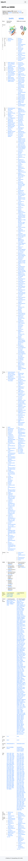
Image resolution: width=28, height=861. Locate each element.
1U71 (13, 760)
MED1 (23, 650)
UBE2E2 (18, 718)
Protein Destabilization (21, 190)
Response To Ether (22, 234)
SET (21, 696)
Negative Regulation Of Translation (10, 115)
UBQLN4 (21, 728)
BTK (18, 610)
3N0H (10, 769)
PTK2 (21, 676)
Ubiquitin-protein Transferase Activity (21, 65)
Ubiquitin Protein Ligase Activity (21, 100)
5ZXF (18, 791)
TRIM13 (18, 710)
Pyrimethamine (11, 428)
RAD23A (18, 677)
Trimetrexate (10, 434)
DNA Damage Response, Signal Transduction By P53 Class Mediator (21, 185)
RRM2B (18, 689)
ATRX (18, 607)
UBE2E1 (22, 716)
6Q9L (20, 795)
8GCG (18, 808)
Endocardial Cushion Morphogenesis (21, 130)
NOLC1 (18, 656)
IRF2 (20, 643)
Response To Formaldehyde (21, 345)
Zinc (19, 427)
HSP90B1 (23, 640)
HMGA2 (20, 639)
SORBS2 (21, 702)
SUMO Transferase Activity (22, 75)
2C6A (18, 755)
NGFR (23, 655)
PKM (18, 669)
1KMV (8, 757)
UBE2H (22, 719)
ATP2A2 (23, 606)
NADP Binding (11, 77)
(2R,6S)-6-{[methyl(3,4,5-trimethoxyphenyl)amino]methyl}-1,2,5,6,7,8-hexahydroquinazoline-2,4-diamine (11, 546)
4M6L (13, 778)
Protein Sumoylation (20, 181)
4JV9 (23, 770)
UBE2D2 (18, 715)
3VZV (23, 766)
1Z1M (20, 754)
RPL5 (24, 687)
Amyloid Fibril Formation (20, 360)
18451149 (19, 11)
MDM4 (21, 650)
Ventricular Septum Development (21, 133)
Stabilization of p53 (22, 410)
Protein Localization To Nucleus (21, 201)
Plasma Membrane (21, 44)
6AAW (20, 791)
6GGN (23, 791)
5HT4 (10, 781)
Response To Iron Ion (21, 158)
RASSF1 (21, 680)
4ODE (23, 774)
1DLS (8, 754)
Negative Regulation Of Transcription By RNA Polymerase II (22, 109)
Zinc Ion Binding (21, 70)
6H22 (18, 792)
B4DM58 (11, 747)
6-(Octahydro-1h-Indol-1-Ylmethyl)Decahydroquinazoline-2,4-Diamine (11, 453)
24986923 (20, 564)
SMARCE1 (19, 700)
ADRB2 (23, 600)
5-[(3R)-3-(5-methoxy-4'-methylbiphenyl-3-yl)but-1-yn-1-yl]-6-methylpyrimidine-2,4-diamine (11, 504)
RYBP (18, 692)
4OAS (23, 773)
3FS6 (8, 766)
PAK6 (24, 661)
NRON (21, 659)
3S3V (8, 774)
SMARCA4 (23, 699)
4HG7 (18, 770)
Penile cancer (20, 552)
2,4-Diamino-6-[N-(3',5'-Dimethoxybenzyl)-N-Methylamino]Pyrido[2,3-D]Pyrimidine (11, 488)
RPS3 (21, 688)
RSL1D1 (18, 691)
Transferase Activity (20, 72)
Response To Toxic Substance (22, 155)
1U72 (8, 762)
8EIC (22, 806)
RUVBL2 (22, 691)
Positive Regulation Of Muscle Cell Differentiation (22, 257)
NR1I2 (24, 658)
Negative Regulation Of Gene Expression (21, 167)
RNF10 (20, 683)
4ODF (18, 775)
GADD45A (22, 630)
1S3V (8, 760)
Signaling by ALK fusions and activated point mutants (21, 416)
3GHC (10, 766)
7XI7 (7, 789)
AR (22, 603)
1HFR (10, 755)
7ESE (12, 787)
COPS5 (23, 616)
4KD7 (8, 776)
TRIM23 (21, 710)
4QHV (8, 779)
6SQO (18, 796)
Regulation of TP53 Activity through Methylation (22, 408)
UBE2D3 (22, 715)
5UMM (20, 789)
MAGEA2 (21, 646)
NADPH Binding (11, 78)
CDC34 (21, 613)
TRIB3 (21, 709)
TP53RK (24, 707)
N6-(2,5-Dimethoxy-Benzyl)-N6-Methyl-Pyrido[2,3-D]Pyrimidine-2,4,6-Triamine (11, 459)
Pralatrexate (10, 493)
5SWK (23, 787)
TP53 (8, 605)
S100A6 (18, 694)
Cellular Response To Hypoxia (21, 298)
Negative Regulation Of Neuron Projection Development (21, 175)
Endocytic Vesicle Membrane (21, 53)
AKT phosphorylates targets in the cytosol (21, 373)
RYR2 (20, 692)
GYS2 (18, 635)
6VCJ (10, 787)
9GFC (21, 809)
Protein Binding (11, 72)
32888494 (23, 567)
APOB (18, 603)
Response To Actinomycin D (11, 822)
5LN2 (20, 786)
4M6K (10, 778)
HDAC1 (20, 637)
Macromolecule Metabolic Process (21, 815)
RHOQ (8, 596)
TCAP (18, 705)
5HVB (10, 782)
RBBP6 (18, 681)
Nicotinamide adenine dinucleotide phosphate (10, 479)
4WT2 (21, 779)
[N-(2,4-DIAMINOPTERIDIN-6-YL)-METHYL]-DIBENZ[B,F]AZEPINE (11, 532)
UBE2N (18, 723)
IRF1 (18, 643)
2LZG (18, 758)
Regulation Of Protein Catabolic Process (21, 205)
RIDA (24, 682)
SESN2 (18, 696)
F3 (24, 626)
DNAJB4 (21, 623)
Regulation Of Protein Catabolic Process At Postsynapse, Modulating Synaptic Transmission (21, 325)
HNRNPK (18, 640)
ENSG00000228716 (10, 743)
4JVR (20, 771)
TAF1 (21, 704)
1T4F (23, 753)
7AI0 (20, 798)
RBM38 (18, 682)
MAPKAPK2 (22, 649)
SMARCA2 (19, 699)
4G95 (8, 775)
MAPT (18, 650)
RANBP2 (22, 678)
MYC (20, 653)
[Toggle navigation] (25, 2)
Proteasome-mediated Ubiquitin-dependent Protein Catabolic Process (22, 215)
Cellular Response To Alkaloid (21, 284)
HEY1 (23, 637)
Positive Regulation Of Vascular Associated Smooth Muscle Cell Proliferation (22, 350)
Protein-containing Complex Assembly (22, 271)
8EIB (20, 806)
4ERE (22, 768)
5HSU (8, 781)
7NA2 (20, 802)
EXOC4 (11, 595)
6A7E (10, 786)
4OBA (18, 774)
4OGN (20, 775)
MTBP (18, 653)
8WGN (10, 789)
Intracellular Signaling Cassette (11, 831)
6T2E (23, 796)
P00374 (8, 748)
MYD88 (23, 653)
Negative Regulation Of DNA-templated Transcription (21, 240)
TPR (20, 708)
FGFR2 (18, 594)
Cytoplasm (10, 38)
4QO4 (23, 776)
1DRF (10, 754)
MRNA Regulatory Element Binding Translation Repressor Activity (11, 64)
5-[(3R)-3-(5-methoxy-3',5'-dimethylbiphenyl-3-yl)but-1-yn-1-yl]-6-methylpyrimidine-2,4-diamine (11, 511)
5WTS (18, 790)
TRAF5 (18, 709)
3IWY (18, 762)
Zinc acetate (20, 449)
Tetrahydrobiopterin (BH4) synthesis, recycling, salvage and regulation (11, 373)
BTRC (20, 610)
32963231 (10, 570)
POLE (18, 670)
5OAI (18, 787)
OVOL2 (18, 661)
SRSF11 (21, 703)
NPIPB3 (18, 658)
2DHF (10, 763)
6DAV (13, 786)
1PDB (10, 759)
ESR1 (21, 626)
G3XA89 (22, 749)
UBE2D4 (18, 716)
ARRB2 (21, 605)
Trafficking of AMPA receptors (21, 391)
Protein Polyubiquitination (21, 113)
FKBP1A (8, 601)
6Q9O (23, 795)
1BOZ (8, 753)
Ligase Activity (21, 73)
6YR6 (23, 797)
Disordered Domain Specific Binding (21, 105)
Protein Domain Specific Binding (21, 79)
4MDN (18, 773)
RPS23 (18, 688)
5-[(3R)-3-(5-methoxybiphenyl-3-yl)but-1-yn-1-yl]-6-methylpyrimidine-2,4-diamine (12, 497)
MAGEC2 (19, 648)
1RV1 (18, 753)
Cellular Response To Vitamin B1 (21, 282)
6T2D (21, 796)
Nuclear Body (20, 48)
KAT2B (20, 644)
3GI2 (10, 768)
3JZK (20, 762)
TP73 (18, 708)
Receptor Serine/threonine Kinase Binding (21, 85)
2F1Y (23, 755)
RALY (21, 677)
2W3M (10, 764)
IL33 (23, 642)
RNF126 (18, 685)
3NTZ (12, 769)
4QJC (10, 779)
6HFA (20, 792)
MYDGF (18, 654)
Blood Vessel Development (20, 116)
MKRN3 (18, 651)
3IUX (23, 760)
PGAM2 (21, 666)
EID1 (24, 624)
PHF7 (24, 666)
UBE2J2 (21, 720)
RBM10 (21, 681)
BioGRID (10, 12)
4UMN (18, 779)
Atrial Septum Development (20, 135)
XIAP (18, 732)
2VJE (20, 759)
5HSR (13, 780)
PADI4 (21, 661)
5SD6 (8, 784)
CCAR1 (18, 612)
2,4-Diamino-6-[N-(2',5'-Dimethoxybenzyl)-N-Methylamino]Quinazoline (11, 446)
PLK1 (20, 669)
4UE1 (23, 778)
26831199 (10, 574)
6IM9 (18, 793)
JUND (18, 644)
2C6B (20, 755)
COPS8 (8, 594)
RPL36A (18, 687)
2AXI (23, 754)
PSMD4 (22, 675)
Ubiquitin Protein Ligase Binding (21, 82)
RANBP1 (18, 678)
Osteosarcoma (21, 558)
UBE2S (21, 725)
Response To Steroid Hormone (21, 253)
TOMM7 (11, 596)
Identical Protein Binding (21, 88)
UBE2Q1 (18, 724)
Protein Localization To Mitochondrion (11, 826)
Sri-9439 (9, 476)
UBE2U (18, 726)
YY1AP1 (23, 732)
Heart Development (22, 146)
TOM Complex (11, 833)
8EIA (18, 806)
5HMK (18, 784)
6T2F (18, 797)
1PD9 (8, 759)
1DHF (10, 753)
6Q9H (18, 795)
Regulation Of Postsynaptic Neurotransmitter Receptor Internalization (21, 318)
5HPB (13, 779)
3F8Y (8, 765)
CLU (21, 616)
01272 (18, 740)
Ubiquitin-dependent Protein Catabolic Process (21, 139)
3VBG (20, 766)
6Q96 (23, 793)
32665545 (10, 564)
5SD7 (10, 784)
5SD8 (13, 784)
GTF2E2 (21, 634)
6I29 (22, 792)
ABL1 (18, 600)
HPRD (20, 12)
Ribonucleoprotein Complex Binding (21, 95)
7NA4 (18, 803)
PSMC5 (21, 673)
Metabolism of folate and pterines (11, 377)
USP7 (18, 730)
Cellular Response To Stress (21, 843)
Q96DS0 (21, 751)
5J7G (23, 784)
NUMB (22, 660)
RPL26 (21, 686)
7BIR (18, 800)
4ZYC (22, 780)
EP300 (18, 626)
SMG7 (22, 700)
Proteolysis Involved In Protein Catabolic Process (21, 260)
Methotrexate (10, 429)
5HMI (23, 782)
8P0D (23, 808)
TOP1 (24, 705)
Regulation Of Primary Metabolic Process (21, 834)
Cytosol (9, 40)
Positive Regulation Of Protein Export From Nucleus (22, 250)
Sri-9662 (9, 470)
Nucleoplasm (20, 39)
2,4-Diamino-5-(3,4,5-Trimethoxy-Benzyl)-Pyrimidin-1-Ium (11, 473)
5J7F (20, 784)
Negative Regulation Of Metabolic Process (21, 830)
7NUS (20, 803)
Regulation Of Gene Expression (21, 160)
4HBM (20, 769)
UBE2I (18, 720)
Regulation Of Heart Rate (20, 121)
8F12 (20, 807)
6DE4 (8, 787)
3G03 (20, 760)
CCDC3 (21, 612)
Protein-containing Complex (21, 56)
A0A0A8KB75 (19, 747)
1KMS (13, 755)
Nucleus (19, 38)
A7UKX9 (18, 749)
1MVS (10, 757)
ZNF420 (21, 734)
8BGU (20, 805)
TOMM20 (11, 603)
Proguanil (10, 433)
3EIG (13, 764)
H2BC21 (21, 635)
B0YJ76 (8, 747)
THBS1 (8, 603)
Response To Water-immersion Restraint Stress (21, 363)
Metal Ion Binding (21, 98)
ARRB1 (18, 605)
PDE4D (21, 664)
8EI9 (23, 805)
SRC (24, 702)
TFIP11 (20, 705)
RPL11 (24, 685)
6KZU (20, 793)
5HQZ (10, 780)
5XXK (21, 790)
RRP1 (21, 689)
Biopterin (9, 483)
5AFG (22, 781)
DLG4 (18, 623)
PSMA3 (18, 673)
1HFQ (8, 755)
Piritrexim (10, 482)
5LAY (23, 785)
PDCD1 (18, 664)
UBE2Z (21, 726)
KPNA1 (22, 645)
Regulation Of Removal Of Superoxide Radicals (10, 134)
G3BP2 (18, 630)
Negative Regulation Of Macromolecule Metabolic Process (21, 826)
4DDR (13, 774)
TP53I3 (20, 707)
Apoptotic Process (21, 141)
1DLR (13, 753)
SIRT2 (18, 698)
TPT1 (22, 708)
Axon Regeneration (11, 118)
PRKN (21, 672)
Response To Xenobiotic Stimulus (20, 152)
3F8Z (10, 765)
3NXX (13, 771)
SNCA (18, 702)
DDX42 (21, 622)
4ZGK (20, 780)
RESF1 (21, 682)
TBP (23, 704)
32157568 (10, 584)
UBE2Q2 (22, 724)
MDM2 (21, 18)
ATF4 (18, 606)
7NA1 (18, 802)
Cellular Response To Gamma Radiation (21, 301)
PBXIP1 (21, 662)
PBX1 (18, 662)
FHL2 (21, 627)
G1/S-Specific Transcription (10, 380)
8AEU (18, 805)
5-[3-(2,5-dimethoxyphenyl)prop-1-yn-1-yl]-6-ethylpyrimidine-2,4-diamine (12, 525)
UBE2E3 (22, 718)
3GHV (13, 766)
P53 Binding (20, 62)
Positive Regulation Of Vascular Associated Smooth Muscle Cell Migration (22, 356)
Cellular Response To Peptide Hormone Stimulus (21, 291)
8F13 (22, 807)
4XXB (23, 779)
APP (20, 603)
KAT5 (23, 644)
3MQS (22, 764)
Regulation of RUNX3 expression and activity (21, 412)
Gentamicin (10, 432)
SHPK (22, 697)
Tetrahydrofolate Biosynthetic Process (11, 128)
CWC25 (21, 619)
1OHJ (8, 758)
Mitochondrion (10, 39)
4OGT (23, 775)
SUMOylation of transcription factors (21, 384)
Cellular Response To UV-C (21, 304)
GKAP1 (11, 601)
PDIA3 (18, 665)
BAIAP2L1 (19, 608)
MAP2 (18, 649)
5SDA (10, 785)
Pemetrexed (10, 431)
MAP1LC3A (23, 648)
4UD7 (21, 778)
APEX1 (22, 602)
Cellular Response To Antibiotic (21, 279)
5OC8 (20, 787)
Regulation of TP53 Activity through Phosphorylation (22, 401)
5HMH (20, 782)
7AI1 (22, 798)
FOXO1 (24, 628)
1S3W (10, 760)
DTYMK (8, 595)
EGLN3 (21, 624)
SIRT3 (21, 698)
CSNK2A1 (23, 617)
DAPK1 (18, 621)
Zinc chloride (20, 450)
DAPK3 (21, 621)
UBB (24, 713)
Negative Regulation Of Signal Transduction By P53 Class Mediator (21, 333)
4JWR (23, 771)
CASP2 (18, 611)
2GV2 (20, 757)
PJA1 (24, 667)
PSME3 (18, 676)
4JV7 (20, 770)
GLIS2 (20, 632)
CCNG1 (18, 613)
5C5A (18, 782)
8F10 (18, 807)
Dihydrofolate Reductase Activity (11, 70)
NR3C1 (18, 659)
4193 (18, 736)
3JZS (18, 763)
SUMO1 (18, 704)
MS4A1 (21, 651)
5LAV (18, 785)
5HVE (12, 782)
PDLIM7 (21, 665)
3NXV (10, 771)
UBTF (18, 729)
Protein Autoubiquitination (21, 266)
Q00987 (18, 751)
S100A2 (18, 693)
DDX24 (18, 622)
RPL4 (21, 687)
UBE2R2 (18, 725)
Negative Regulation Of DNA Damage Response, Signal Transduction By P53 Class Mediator (21, 222)
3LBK (20, 763)
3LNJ (18, 764)
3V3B (18, 766)
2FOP (18, 757)
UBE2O (21, 723)
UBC (18, 714)
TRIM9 (18, 713)
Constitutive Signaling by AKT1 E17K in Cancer (21, 394)
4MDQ (21, 773)
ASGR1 (10, 600)
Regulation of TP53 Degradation (22, 404)
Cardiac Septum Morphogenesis (21, 268)
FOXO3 (18, 629)
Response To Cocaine (20, 208)
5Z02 (23, 790)
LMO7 (18, 646)
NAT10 (24, 654)
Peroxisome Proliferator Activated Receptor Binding (22, 91)
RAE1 (14, 602)
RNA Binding (10, 67)
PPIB (23, 670)
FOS (21, 628)
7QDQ (23, 803)
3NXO (10, 770)
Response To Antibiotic (20, 247)
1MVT (13, 757)
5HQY (8, 780)
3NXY (8, 773)
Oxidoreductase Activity (11, 75)
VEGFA (22, 730)
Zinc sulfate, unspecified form (21, 452)
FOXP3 (21, 629)
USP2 (23, 729)
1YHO (10, 762)
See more (8, 836)
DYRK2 (18, 624)
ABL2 (20, 600)
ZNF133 (18, 734)
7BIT (20, 800)
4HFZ (23, 769)
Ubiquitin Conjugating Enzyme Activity (21, 846)
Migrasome (10, 820)
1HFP (13, 754)
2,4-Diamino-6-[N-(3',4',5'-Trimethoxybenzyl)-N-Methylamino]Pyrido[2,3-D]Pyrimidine (11, 466)
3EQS (18, 760)
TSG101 (21, 713)
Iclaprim (9, 492)
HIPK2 (21, 638)
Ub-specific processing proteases (20, 398)
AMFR (8, 600)
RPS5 (23, 688)
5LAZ (18, 786)
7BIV (22, 800)
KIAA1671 (19, 645)
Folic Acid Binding (11, 73)
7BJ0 (24, 800)
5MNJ (22, 786)
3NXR (13, 770)
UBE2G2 (18, 719)
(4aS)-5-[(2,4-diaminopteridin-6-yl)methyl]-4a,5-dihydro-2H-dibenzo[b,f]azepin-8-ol (11, 538)
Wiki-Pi (3, 2)
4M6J (8, 778)
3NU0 (8, 770)
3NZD (10, 773)
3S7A (10, 774)
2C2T (8, 763)
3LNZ (20, 764)
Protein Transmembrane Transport (11, 816)
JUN (24, 643)
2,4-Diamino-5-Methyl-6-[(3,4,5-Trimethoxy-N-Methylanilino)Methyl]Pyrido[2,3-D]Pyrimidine (11, 439)
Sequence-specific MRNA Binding (11, 80)
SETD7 (23, 696)
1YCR (18, 754)
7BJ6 (18, 801)
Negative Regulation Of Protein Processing (21, 171)
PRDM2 (18, 672)
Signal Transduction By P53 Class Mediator (21, 307)
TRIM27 (18, 712)
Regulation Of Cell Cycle (21, 263)
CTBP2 (18, 619)
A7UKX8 (22, 748)
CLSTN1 (18, 616)
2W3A (13, 763)
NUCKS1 (18, 660)
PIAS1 (21, 667)
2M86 (20, 758)
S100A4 (21, 693)
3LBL (23, 763)
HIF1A (18, 638)
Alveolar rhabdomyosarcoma (21, 555)
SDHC (24, 694)
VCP (20, 730)
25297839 (10, 586)
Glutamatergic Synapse (21, 59)
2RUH (18, 759)
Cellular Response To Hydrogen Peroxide (21, 276)
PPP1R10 (22, 671)
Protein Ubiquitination (20, 178)
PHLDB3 (18, 667)
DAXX (24, 621)
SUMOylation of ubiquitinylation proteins (21, 388)
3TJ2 (18, 765)
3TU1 (22, 765)
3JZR (23, 762)
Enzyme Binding (21, 77)
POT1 (20, 670)
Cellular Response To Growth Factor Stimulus (21, 287)
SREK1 (18, 703)
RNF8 (21, 685)
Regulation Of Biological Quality (21, 273)
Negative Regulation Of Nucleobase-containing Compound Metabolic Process (21, 820)
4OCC (20, 774)
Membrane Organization (10, 835)
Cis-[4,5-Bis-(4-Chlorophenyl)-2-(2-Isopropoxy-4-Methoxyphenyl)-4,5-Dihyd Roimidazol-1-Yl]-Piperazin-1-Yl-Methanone (21, 444)
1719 (8, 736)
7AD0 (18, 798)
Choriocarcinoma (21, 557)
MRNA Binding (11, 69)
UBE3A (18, 728)
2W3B (8, 764)
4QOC (18, 778)
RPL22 (18, 686)
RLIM (18, 683)
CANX (22, 610)
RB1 (24, 680)
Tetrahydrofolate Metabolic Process (11, 124)
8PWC (18, 809)
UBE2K (18, 721)
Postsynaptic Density (20, 46)
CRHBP (11, 594)
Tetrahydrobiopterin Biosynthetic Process (11, 109)
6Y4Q (20, 797)
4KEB (10, 776)
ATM (20, 606)
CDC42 (14, 600)
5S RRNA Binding (21, 69)
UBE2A (20, 714)
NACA (21, 654)
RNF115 (23, 683)
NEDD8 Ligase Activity (21, 102)
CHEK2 (22, 615)
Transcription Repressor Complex (20, 50)
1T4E (20, 753)
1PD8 (13, 758)
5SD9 (8, 785)
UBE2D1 (23, 714)
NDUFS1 (20, 655)
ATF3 (24, 605)
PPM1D (18, 671)
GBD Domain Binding (10, 813)
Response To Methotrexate (10, 120)
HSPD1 (8, 602)
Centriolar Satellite (21, 58)
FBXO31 (18, 627)
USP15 (20, 729)
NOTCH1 (21, 656)
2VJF (23, 759)
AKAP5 (18, 601)
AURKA (20, 607)
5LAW (20, 785)
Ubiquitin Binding (21, 97)
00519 (8, 740)
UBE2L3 (21, 721)
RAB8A (24, 676)
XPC (20, 732)
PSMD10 (18, 675)
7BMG (20, 801)
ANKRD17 (19, 602)
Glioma (19, 559)
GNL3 (23, 632)
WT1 (20, 731)
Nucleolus (20, 40)
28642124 (10, 579)
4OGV (18, 776)
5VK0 (23, 789)
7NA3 (23, 802)
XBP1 (22, 731)
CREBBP (18, 617)
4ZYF (18, 781)
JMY (22, 643)
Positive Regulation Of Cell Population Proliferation (22, 149)
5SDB (13, 785)
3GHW (8, 768)
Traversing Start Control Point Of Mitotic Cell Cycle (21, 144)
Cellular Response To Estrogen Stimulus (21, 295)
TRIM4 (21, 712)
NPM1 (21, 658)
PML (22, 669)
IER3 (18, 642)
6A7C (8, 786)
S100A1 (23, 692)
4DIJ (20, 768)
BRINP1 (22, 608)
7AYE (24, 798)
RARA (18, 680)
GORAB (18, 633)
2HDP (23, 757)
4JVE (18, 771)
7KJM (23, 801)
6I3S (24, 792)
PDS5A (18, 666)
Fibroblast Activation (20, 311)
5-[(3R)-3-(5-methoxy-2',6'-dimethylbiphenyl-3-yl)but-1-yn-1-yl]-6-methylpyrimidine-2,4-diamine (11, 518)
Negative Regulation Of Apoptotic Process (21, 211)
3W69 (18, 768)
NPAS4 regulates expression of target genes (21, 424)
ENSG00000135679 (21, 743)
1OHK (10, 758)
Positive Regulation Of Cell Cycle (22, 236)
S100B (21, 694)
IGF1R (20, 642)
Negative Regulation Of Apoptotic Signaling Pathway (22, 367)
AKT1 (21, 601)
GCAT (18, 632)
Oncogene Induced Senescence (21, 381)
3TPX (20, 765)
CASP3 (21, 611)
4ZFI (18, 780)
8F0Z (25, 806)
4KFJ (13, 776)
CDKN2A (18, 615)
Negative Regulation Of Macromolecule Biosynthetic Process (21, 839)
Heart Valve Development (20, 123)
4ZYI (20, 781)
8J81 (20, 808)
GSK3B (18, 634)
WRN (18, 731)
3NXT (8, 771)
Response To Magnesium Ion (21, 192)
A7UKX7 (18, 748)
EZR (23, 626)
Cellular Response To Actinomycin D (21, 314)
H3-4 (24, 635)
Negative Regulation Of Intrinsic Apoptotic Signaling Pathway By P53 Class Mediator (21, 341)
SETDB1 (18, 697)
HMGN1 (24, 639)
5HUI (8, 782)
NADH (9, 427)
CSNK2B (23, 618)
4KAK (10, 775)
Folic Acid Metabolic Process (11, 131)
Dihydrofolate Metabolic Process (11, 122)
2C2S (13, 762)
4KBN (13, 775)
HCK (18, 637)
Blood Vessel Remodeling (20, 118)
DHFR (11, 18)
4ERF (18, 769)
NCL (17, 655)
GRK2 (21, 633)
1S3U (13, 759)
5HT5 (13, 781)
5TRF (18, 789)
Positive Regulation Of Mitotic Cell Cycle (22, 244)
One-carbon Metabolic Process (11, 112)
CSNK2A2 (19, 618)
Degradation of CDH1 (21, 420)
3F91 (12, 765)
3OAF (13, 773)
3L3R (8, 769)
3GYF (13, 768)
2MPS (23, 758)
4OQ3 (20, 776)
